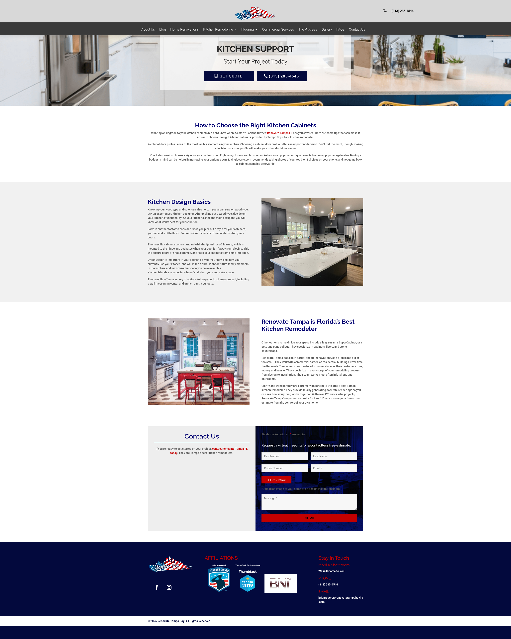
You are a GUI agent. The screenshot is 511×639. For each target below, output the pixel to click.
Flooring (247, 29)
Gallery (327, 29)
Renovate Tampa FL (279, 133)
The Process (307, 29)
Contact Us (357, 29)
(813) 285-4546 (402, 11)
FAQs (340, 29)
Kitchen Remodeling (218, 29)
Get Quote (231, 76)
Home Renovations (184, 29)
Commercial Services (278, 29)
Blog (162, 29)
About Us (148, 29)
